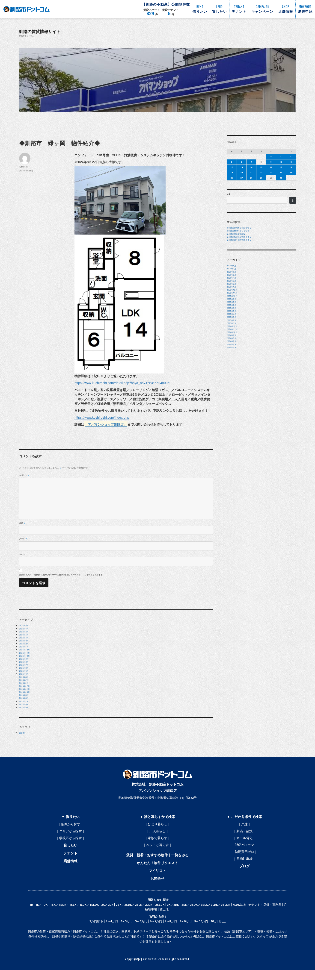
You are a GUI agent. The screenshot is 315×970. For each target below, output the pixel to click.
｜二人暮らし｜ (157, 831)
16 (271, 167)
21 (251, 172)
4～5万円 (126, 921)
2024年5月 (24, 707)
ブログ (244, 866)
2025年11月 (24, 653)
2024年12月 (24, 686)
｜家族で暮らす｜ (157, 838)
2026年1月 (24, 646)
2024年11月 (24, 689)
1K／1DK (42, 904)
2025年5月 (24, 671)
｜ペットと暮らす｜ (157, 845)
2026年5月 (24, 634)
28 (251, 177)
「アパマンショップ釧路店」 (106, 424)
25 (291, 172)
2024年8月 (24, 698)
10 (281, 162)
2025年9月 (24, 659)
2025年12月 (24, 649)
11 (291, 162)
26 (232, 177)
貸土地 (164, 909)
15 (261, 167)
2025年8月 (24, 662)
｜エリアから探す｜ (70, 831)
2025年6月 (24, 668)
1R (31, 904)
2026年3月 (24, 640)
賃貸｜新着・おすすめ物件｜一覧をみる (157, 855)
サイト (22, 554)
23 (271, 172)
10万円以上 (218, 921)
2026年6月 (24, 631)
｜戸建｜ (244, 824)
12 (232, 167)
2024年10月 (24, 692)
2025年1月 (24, 683)
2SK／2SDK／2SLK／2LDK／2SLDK (140, 904)
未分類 (22, 733)
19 (232, 172)
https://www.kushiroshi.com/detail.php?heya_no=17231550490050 (122, 382)
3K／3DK (173, 904)
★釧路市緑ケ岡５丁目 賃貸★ (239, 240)
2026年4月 (24, 637)
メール (23, 538)
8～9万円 (185, 921)
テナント (70, 853)
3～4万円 (112, 921)
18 (291, 167)
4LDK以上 (239, 904)
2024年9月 (24, 695)
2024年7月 (24, 701)
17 (281, 167)
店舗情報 (70, 861)
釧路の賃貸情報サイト (40, 31)
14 (251, 167)
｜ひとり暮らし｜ (157, 824)
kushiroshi (23, 166)
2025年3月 (24, 677)
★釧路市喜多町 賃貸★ (236, 234)
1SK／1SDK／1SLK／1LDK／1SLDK (74, 904)
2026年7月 (24, 628)
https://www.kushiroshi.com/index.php (101, 417)
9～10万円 (201, 921)
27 (242, 177)
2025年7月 (24, 665)
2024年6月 (24, 704)
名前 (22, 523)
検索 (228, 194)
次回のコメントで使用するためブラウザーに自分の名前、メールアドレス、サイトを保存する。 (62, 574)
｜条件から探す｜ (70, 824)
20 (242, 172)
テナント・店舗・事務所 (264, 904)
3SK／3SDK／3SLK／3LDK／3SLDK (205, 904)
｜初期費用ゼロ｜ (244, 852)
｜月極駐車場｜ (244, 859)
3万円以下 (96, 921)
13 (242, 167)
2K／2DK (107, 904)
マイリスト (157, 871)
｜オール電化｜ (244, 838)
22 (261, 172)
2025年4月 (24, 674)
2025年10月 (24, 656)
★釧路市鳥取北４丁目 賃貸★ (239, 237)
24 (281, 172)
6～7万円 (156, 921)
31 (281, 177)
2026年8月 (24, 625)
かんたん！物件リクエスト (157, 863)
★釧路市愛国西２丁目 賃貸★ (239, 227)
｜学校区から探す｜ (70, 838)
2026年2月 (24, 643)
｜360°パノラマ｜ (244, 845)
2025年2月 (24, 680)
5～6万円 (141, 921)
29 (261, 177)
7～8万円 (171, 921)
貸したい (70, 845)
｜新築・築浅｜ (244, 831)
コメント (24, 475)
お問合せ (157, 878)
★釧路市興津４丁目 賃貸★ (238, 230)
